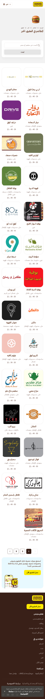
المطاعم (34, 27)
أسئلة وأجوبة (39, 673)
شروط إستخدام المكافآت (26, 673)
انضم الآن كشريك (37, 633)
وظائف (41, 623)
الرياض (41, 653)
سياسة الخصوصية (14, 683)
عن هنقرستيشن (38, 619)
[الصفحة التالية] (9, 551)
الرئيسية (41, 27)
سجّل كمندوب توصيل (36, 628)
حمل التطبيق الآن (32, 572)
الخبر (28, 27)
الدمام (41, 644)
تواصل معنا (13, 673)
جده (41, 648)
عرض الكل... (39, 662)
